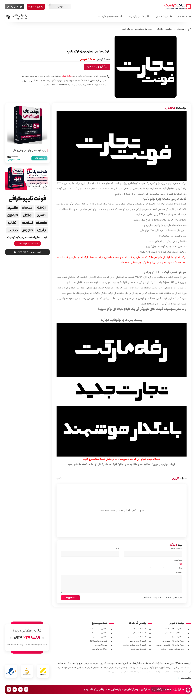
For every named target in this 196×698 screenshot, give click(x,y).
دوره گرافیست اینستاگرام (174, 632)
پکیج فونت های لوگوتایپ (174, 628)
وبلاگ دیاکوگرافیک (99, 649)
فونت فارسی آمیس (138, 649)
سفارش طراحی (12, 6)
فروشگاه (180, 29)
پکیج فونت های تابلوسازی (173, 641)
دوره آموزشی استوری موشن (173, 649)
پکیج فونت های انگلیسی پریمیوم (170, 645)
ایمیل (116, 549)
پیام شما (178, 572)
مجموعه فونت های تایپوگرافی (155, 309)
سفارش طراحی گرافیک (98, 636)
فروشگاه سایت (101, 645)
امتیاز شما (177, 560)
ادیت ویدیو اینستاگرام (98, 641)
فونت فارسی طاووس (137, 636)
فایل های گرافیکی (164, 29)
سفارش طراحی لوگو (99, 632)
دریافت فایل (39, 158)
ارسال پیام (70, 597)
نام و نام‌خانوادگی (175, 549)
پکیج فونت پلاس (177, 636)
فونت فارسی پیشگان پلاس (134, 645)
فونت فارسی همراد (138, 628)
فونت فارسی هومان (137, 632)
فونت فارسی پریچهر (137, 641)
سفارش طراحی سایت (99, 628)
